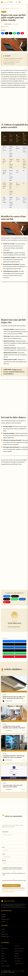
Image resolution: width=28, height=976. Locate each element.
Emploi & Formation (19, 950)
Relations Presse (4, 934)
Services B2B (3, 960)
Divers (2, 950)
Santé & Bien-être (18, 958)
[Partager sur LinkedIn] (14, 647)
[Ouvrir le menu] (19, 2)
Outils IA (3, 958)
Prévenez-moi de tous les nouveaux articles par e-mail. (14, 880)
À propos (3, 929)
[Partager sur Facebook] (14, 641)
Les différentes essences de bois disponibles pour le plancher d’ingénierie (14, 727)
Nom (3, 847)
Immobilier (17, 953)
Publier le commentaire (11, 885)
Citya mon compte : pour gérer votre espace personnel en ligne (13, 786)
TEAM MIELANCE (14, 623)
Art (1, 945)
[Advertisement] (14, 104)
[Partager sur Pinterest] (14, 656)
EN (4, 974)
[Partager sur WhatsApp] (14, 653)
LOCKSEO (3, 921)
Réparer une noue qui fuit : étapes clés (12, 62)
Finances (3, 953)
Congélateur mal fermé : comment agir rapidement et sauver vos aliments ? (13, 756)
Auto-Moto (17, 945)
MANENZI (3, 916)
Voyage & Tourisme (19, 963)
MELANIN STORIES (5, 919)
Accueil (3, 8)
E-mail (3, 853)
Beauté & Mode (4, 948)
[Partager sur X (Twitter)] (14, 644)
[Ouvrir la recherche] (16, 2)
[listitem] (2, 33)
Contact (2, 931)
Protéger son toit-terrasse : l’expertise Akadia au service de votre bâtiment (14, 371)
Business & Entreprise (19, 948)
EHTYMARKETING (4, 972)
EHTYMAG (3, 914)
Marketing (17, 955)
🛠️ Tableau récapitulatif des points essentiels (13, 58)
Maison (2, 955)
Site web (4, 860)
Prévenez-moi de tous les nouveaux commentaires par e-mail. (13, 874)
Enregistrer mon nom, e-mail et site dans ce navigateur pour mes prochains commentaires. (12, 868)
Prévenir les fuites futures (9, 63)
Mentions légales (11, 972)
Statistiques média (5, 936)
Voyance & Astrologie (5, 965)
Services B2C (17, 960)
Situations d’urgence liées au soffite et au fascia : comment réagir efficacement (14, 697)
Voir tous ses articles (14, 626)
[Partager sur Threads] (14, 650)
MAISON (7, 8)
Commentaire (5, 831)
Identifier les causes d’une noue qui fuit (12, 60)
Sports (2, 963)
